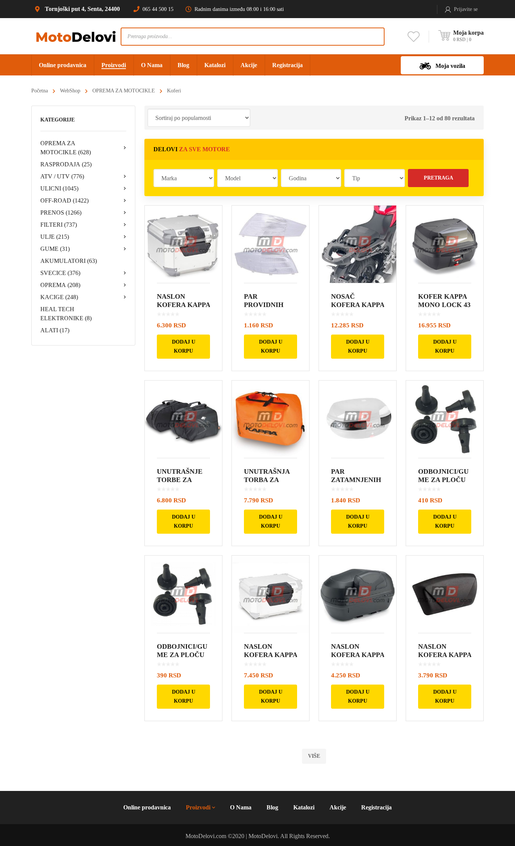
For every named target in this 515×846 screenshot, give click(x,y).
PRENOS (60, 212)
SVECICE (60, 273)
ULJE (54, 236)
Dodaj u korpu (183, 346)
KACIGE (59, 297)
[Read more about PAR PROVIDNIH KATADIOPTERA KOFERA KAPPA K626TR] (270, 244)
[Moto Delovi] (76, 36)
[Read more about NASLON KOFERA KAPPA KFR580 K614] (270, 594)
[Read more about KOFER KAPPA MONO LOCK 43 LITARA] (444, 244)
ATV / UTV (62, 176)
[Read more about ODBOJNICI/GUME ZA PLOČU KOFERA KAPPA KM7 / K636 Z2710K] (183, 594)
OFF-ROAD (64, 200)
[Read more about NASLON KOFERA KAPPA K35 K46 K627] (444, 594)
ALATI (54, 330)
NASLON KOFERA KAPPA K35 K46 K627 (444, 655)
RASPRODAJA (66, 164)
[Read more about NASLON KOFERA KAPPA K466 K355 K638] (357, 594)
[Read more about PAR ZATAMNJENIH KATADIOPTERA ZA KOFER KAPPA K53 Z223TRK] (357, 419)
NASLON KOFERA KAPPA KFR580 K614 (270, 655)
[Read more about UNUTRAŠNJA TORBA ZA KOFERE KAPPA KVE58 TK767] (270, 419)
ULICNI (59, 188)
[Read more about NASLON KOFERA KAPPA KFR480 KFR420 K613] (183, 244)
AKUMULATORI (68, 261)
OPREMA (60, 285)
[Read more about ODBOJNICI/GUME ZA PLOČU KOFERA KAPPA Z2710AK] (444, 419)
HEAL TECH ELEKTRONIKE (66, 313)
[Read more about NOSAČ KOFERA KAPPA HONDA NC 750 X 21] (357, 244)
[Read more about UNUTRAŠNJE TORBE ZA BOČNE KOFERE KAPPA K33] (183, 419)
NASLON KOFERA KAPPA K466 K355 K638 (357, 655)
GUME (55, 249)
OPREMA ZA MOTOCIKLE (123, 91)
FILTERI (58, 224)
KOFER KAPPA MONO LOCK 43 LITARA (444, 305)
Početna (39, 91)
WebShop (70, 91)
